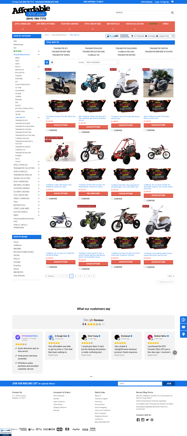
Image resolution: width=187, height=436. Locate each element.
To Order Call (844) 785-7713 (23, 2)
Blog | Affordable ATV (102, 422)
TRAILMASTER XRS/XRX (23, 153)
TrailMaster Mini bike (22, 138)
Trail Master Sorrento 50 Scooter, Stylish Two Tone (60, 117)
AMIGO (17, 58)
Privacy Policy (100, 404)
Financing (98, 402)
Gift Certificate (146, 2)
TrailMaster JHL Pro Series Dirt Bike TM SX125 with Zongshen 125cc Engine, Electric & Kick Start (158, 187)
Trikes (16, 202)
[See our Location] (183, 334)
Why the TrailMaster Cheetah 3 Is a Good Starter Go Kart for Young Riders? (154, 397)
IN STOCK (153, 24)
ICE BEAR (18, 94)
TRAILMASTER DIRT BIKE (23, 132)
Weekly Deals (18, 44)
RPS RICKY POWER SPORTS (24, 108)
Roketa (16, 269)
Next (170, 276)
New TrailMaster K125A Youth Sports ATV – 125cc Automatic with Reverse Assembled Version (93, 118)
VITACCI (18, 162)
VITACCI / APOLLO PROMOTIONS (20, 226)
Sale (15, 41)
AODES (17, 64)
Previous (50, 276)
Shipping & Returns (60, 407)
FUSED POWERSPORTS (22, 85)
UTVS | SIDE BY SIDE (93, 24)
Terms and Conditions (102, 410)
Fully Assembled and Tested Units (24, 220)
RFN (16, 102)
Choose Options (61, 125)
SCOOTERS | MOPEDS (69, 24)
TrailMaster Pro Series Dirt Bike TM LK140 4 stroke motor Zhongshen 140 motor (125, 254)
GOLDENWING (19, 90)
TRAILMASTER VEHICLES (23, 175)
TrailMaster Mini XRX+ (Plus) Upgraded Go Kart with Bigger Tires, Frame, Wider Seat (125, 186)
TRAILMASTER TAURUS (23, 147)
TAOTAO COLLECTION (134, 24)
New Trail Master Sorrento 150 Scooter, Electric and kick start (156, 117)
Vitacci (16, 242)
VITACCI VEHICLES (20, 171)
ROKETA (17, 105)
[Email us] (183, 327)
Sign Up (166, 2)
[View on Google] (50, 337)
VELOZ (17, 159)
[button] (5, 432)
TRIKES (166, 24)
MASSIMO (18, 99)
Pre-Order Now (93, 193)
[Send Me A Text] (183, 319)
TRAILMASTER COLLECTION (24, 168)
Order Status (57, 404)
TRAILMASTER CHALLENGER (24, 126)
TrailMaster (18, 245)
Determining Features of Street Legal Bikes (151, 401)
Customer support (101, 399)
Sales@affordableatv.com (46, 2)
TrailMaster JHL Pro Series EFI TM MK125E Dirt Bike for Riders (60, 254)
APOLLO (18, 67)
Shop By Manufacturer (22, 54)
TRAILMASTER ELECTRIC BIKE (25, 135)
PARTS (16, 215)
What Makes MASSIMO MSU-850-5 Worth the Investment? (151, 408)
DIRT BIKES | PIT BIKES (46, 24)
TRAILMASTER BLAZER (22, 123)
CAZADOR (18, 76)
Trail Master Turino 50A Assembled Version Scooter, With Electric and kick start (158, 254)
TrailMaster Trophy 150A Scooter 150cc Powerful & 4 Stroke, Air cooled (59, 186)
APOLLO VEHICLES (21, 165)
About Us (98, 396)
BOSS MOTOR (19, 73)
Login (157, 2)
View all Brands (19, 275)
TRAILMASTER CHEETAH (23, 129)
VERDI (17, 61)
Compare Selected (166, 282)
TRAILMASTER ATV (21, 120)
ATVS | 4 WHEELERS (23, 24)
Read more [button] (53, 355)
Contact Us (99, 419)
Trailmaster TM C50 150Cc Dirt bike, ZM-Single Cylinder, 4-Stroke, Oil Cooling (92, 186)
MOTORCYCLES (113, 24)
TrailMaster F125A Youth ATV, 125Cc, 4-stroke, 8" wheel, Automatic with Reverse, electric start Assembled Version (92, 255)
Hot (15, 48)
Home (47, 35)
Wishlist (56, 399)
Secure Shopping (101, 407)
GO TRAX (18, 88)
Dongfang (17, 265)
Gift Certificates (58, 396)
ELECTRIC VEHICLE (21, 212)
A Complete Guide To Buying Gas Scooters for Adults (154, 404)
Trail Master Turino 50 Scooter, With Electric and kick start (125, 117)
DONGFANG (19, 79)
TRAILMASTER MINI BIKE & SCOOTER (24, 142)
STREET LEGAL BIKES (21, 208)
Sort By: (81, 62)
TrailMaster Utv (20, 150)
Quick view (60, 96)
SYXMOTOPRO (20, 111)
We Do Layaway (100, 413)
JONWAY (18, 96)
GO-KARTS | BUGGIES (21, 192)
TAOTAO (18, 114)
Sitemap (56, 410)
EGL (16, 82)
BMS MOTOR (19, 70)
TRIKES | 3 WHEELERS (22, 198)
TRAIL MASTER (20, 117)
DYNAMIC (18, 156)
